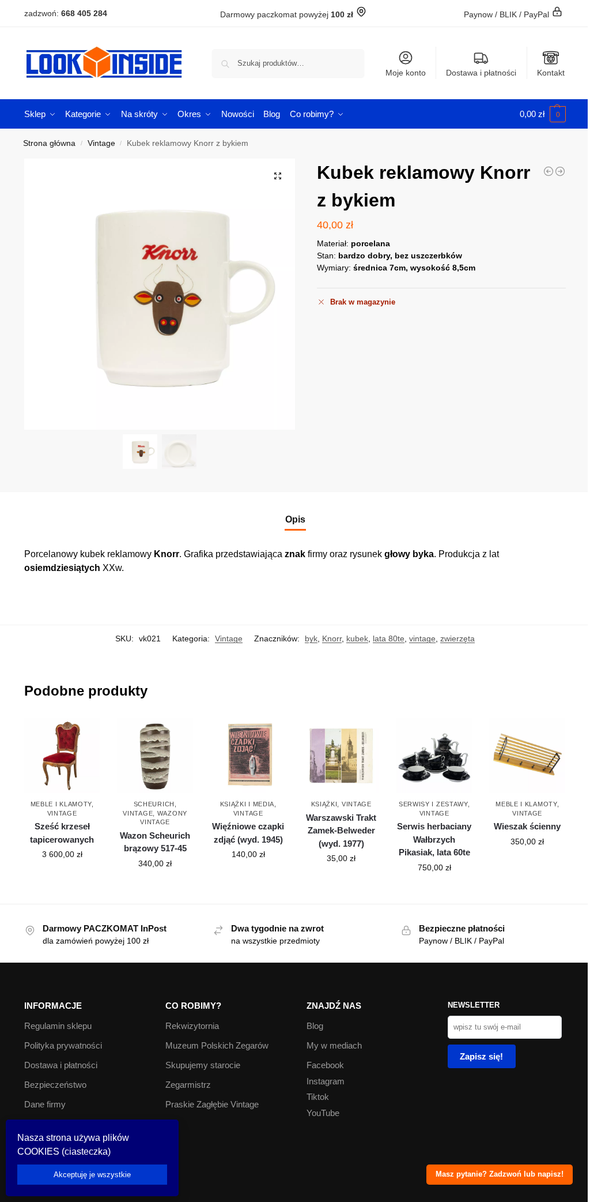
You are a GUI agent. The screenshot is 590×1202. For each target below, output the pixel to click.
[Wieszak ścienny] (527, 756)
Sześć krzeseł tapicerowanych (62, 832)
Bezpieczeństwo (55, 1085)
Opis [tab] (295, 519)
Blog (315, 1026)
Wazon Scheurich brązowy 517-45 (155, 842)
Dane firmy (45, 1104)
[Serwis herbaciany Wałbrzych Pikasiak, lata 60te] (434, 756)
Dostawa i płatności (481, 72)
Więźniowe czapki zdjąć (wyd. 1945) (248, 832)
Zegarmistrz (188, 1085)
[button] (543, 114)
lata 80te (388, 638)
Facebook (325, 1065)
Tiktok (318, 1097)
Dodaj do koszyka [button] (62, 879)
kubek (357, 638)
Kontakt (551, 72)
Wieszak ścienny (527, 826)
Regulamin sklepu (58, 1026)
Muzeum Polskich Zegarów (216, 1045)
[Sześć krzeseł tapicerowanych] (62, 756)
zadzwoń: (65, 13)
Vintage (101, 143)
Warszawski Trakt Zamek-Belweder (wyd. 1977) (341, 830)
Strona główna (49, 143)
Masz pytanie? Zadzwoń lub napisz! (499, 1174)
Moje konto (405, 72)
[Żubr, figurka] (548, 171)
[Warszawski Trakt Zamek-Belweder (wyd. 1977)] (341, 756)
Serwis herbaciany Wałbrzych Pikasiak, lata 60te (434, 839)
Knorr (332, 638)
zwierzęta (457, 638)
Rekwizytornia (192, 1026)
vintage (422, 638)
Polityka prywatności (63, 1045)
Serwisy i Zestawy (433, 804)
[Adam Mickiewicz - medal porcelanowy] (560, 171)
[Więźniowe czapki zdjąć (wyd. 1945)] (248, 756)
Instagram (326, 1081)
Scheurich (154, 804)
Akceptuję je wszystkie (92, 1174)
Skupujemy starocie (202, 1065)
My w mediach (334, 1045)
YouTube (323, 1113)
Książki (324, 804)
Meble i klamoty (61, 804)
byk (311, 638)
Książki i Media (247, 804)
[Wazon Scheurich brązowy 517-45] (155, 756)
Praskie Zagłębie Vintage (212, 1104)
